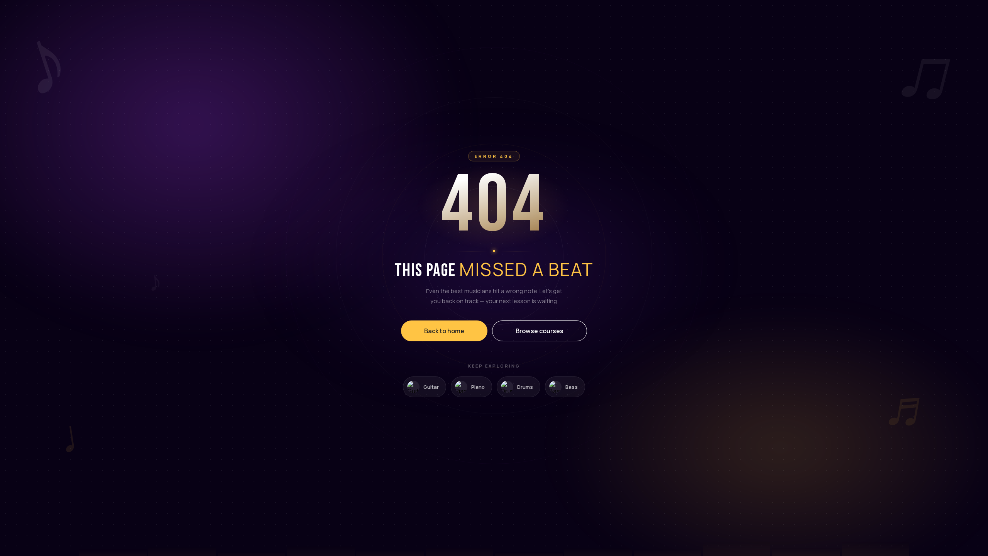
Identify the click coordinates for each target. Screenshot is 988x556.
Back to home (444, 331)
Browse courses (539, 331)
